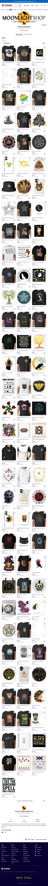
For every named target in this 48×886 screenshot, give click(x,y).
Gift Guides (3, 847)
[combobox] (17, 5)
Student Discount (5, 855)
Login (2, 857)
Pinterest (39, 855)
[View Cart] (44, 5)
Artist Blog (13, 859)
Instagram (39, 847)
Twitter (38, 851)
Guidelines (25, 853)
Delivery (25, 847)
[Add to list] (15, 47)
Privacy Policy (11, 871)
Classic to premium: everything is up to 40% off (24, 1)
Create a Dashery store (15, 862)
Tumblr (38, 853)
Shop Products (19, 34)
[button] (24, 1)
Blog (2, 853)
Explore (2, 9)
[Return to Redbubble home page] (7, 5)
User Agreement (4, 871)
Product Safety (26, 855)
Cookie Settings (26, 861)
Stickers (14, 9)
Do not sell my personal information (21, 871)
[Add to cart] (14, 87)
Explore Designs (28, 34)
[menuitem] (2, 9)
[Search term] (19, 5)
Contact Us (25, 859)
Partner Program (15, 851)
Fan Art (3, 849)
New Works (3, 851)
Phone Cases (20, 9)
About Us (13, 847)
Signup (2, 859)
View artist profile (24, 30)
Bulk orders (3, 861)
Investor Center (14, 849)
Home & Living (32, 9)
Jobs (12, 857)
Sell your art (14, 855)
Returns (24, 849)
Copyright (25, 857)
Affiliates (13, 853)
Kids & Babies (39, 9)
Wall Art (26, 9)
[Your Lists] (41, 5)
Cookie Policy (31, 871)
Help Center (25, 851)
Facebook (39, 849)
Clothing (8, 9)
